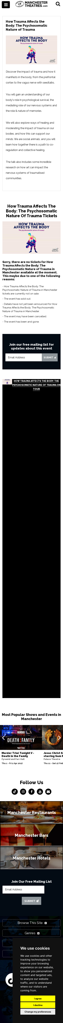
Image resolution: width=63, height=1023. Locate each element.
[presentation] (3, 737)
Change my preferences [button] (38, 1011)
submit (49, 357)
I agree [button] (38, 998)
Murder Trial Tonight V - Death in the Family (18, 755)
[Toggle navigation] (6, 4)
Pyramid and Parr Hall (13, 759)
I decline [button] (37, 1005)
